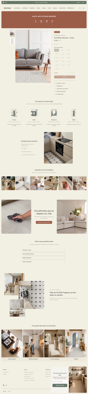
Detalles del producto (26, 257)
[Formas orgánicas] (54, 345)
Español (4, 391)
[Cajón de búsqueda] (79, 8)
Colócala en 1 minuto (26, 250)
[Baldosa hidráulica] (33, 345)
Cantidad (56, 72)
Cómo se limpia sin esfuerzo (28, 253)
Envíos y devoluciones (26, 261)
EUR (9, 391)
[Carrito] (83, 8)
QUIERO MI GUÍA (60, 385)
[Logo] (7, 8)
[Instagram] (3, 2)
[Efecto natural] (11, 345)
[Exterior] (76, 345)
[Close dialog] (85, 368)
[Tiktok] (6, 2)
